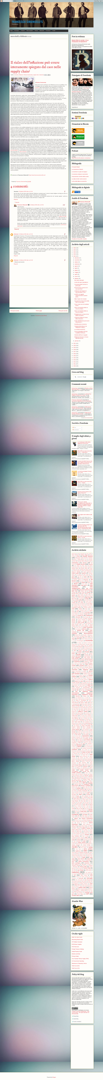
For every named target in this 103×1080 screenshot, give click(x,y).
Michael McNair (84, 776)
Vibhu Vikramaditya (79, 879)
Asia (73, 576)
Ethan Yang (82, 650)
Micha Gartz (88, 772)
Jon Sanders (79, 723)
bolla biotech (84, 585)
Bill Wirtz (87, 581)
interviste (78, 696)
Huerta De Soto (75, 688)
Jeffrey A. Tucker (82, 711)
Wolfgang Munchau (77, 891)
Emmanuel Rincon (87, 646)
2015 (74, 355)
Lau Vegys (74, 741)
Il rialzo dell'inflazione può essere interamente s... (81, 321)
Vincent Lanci (75, 882)
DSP (78, 639)
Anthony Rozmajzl (88, 569)
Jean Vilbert (74, 710)
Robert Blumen (75, 825)
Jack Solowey (86, 699)
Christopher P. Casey (87, 606)
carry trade (78, 599)
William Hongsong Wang (82, 888)
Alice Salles (75, 561)
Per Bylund (90, 804)
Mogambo (90, 783)
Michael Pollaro (86, 779)
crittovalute (77, 617)
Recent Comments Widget (88, 417)
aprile (76, 274)
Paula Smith (79, 803)
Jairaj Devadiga (80, 701)
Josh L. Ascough (87, 726)
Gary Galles (79, 664)
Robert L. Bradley (76, 828)
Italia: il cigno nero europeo (80, 298)
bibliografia (85, 579)
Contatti (53, 30)
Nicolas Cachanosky (28, 74)
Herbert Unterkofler (76, 687)
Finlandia (86, 654)
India (76, 691)
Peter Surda (87, 808)
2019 (74, 347)
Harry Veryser (82, 685)
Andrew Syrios (84, 568)
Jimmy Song (79, 714)
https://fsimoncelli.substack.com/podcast (81, 158)
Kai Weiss (79, 730)
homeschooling (86, 687)
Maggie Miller (85, 754)
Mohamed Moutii (77, 784)
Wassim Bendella (87, 886)
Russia (87, 834)
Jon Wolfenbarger (87, 723)
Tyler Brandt (86, 873)
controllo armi (80, 615)
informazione (75, 693)
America (85, 562)
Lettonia (87, 745)
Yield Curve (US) (76, 968)
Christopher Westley (76, 607)
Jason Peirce (90, 707)
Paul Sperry (86, 802)
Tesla (82, 864)
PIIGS (91, 811)
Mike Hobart (78, 783)
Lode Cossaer (85, 749)
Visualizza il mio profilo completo (79, 238)
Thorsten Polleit (86, 868)
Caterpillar (75, 601)
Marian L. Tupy (75, 760)
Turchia (80, 873)
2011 (74, 364)
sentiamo (37, 87)
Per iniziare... (16, 30)
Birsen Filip (90, 582)
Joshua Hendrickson (87, 728)
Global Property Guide (77, 951)
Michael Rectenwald (76, 780)
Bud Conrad (81, 597)
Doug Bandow (76, 636)
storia (83, 857)
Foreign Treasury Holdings (78, 949)
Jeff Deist (87, 710)
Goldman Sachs (87, 673)
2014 (74, 357)
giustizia (91, 671)
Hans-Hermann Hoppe (85, 683)
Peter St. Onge (79, 808)
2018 (74, 349)
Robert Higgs (82, 827)
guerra (91, 679)
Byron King (74, 598)
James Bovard (75, 702)
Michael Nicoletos (89, 778)
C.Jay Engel (81, 598)
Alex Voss (85, 559)
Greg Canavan (89, 676)
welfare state (82, 887)
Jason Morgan (83, 707)
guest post (88, 681)
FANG (73, 653)
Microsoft (74, 781)
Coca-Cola (83, 611)
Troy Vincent (74, 873)
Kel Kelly (86, 734)
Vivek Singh (89, 882)
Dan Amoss (85, 617)
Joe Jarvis (82, 715)
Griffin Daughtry (84, 679)
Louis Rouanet (88, 751)
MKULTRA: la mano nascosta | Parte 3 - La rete (85, 537)
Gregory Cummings (87, 678)
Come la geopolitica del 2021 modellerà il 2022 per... (81, 332)
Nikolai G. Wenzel (87, 791)
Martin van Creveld (76, 766)
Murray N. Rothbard (85, 785)
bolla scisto (74, 591)
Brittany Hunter (81, 596)
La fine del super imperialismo (81, 282)
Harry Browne (74, 685)
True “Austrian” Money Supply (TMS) (80, 958)
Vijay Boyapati (88, 879)
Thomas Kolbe (83, 866)
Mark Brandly (88, 760)
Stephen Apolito (88, 853)
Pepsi (84, 804)
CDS (82, 601)
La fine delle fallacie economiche (79, 181)
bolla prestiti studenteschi (84, 589)
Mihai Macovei (82, 781)
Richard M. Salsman (76, 821)
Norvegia (74, 794)
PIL (76, 813)
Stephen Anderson (79, 853)
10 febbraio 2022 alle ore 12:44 (26, 191)
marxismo (85, 766)
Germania (74, 669)
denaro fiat (80, 630)
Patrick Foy (90, 798)
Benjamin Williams (77, 579)
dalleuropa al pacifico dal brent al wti (81, 407)
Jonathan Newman (75, 724)
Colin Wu (81, 612)
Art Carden (79, 574)
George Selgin (77, 668)
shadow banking (81, 842)
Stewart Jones (90, 856)
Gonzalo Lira (74, 675)
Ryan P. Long (85, 836)
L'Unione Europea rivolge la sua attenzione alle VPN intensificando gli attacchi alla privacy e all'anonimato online (85, 526)
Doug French (84, 636)
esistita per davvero (76, 91)
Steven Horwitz (76, 856)
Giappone (85, 669)
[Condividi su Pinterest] (50, 75)
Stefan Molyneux (75, 852)
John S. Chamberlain (80, 720)
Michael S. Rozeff (87, 780)
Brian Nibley (88, 594)
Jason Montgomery (75, 707)
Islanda (84, 696)
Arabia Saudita (75, 573)
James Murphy (80, 704)
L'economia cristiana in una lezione (80, 174)
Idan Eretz (82, 690)
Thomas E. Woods (76, 865)
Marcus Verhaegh (87, 759)
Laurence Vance (88, 741)
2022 (74, 256)
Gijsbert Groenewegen (76, 671)
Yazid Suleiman (79, 892)
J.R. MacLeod (79, 699)
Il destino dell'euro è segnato (80, 335)
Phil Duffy (77, 811)
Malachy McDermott (83, 756)
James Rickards (75, 705)
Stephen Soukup (82, 855)
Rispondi (16, 199)
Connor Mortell (75, 614)
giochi (84, 671)
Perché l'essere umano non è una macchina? (81, 288)
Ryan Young (80, 837)
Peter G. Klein (78, 807)
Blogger (54, 1077)
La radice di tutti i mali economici (79, 178)
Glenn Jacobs (83, 672)
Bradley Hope (84, 591)
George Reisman (88, 667)
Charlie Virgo (88, 601)
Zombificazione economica (80, 324)
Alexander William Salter (82, 560)
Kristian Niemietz (79, 738)
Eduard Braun (74, 644)
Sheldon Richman (76, 844)
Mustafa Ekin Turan (76, 786)
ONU (78, 797)
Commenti (76, 429)
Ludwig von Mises (86, 752)
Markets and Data (76, 953)
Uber (91, 873)
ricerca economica (87, 818)
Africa (78, 556)
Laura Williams (80, 741)
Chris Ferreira (88, 602)
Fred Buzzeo (75, 659)
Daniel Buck (79, 618)
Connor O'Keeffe (84, 614)
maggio (76, 272)
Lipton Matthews (76, 748)
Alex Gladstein (89, 557)
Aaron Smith (88, 553)
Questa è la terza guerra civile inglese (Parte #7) (84, 492)
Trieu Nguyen (88, 872)
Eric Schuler (78, 649)
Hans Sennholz (76, 683)
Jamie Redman (85, 705)
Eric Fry (80, 648)
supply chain (36, 74)
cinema (80, 608)
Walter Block (77, 884)
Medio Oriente (84, 770)
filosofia (78, 654)
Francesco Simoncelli (22, 204)
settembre (77, 264)
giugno (76, 270)
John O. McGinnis (84, 718)
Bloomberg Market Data (77, 939)
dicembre (77, 257)
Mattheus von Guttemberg (81, 767)
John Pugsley (86, 719)
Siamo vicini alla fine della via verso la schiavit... (81, 308)
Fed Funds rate (75, 946)
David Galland (88, 623)
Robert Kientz (90, 827)
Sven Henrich (81, 858)
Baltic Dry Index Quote (77, 937)
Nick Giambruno (81, 789)
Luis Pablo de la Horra (84, 753)
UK (75, 875)
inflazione (21, 74)
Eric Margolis (86, 648)
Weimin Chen (74, 887)
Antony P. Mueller (76, 571)
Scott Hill (90, 839)
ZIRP (87, 894)
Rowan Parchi (84, 833)
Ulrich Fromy (84, 875)
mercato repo (85, 771)
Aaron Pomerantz (81, 553)
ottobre (76, 262)
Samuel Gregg (88, 838)
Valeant (77, 876)
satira (73, 839)
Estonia (91, 649)
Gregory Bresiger (77, 678)
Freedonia (77, 661)
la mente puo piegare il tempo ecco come (81, 394)
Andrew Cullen (80, 566)
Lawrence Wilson (75, 743)
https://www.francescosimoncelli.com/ (37, 175)
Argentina (84, 573)
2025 (74, 250)
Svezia (88, 858)
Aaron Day (74, 553)
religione (76, 818)
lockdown (74, 749)
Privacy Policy (75, 1016)
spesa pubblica (88, 849)
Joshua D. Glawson (76, 728)
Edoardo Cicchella (87, 642)
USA (91, 875)
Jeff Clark (81, 710)
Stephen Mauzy (75, 855)
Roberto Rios (79, 830)
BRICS (73, 596)
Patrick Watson (86, 799)
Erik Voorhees (85, 649)
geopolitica (82, 665)
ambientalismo (75, 562)
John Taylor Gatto (76, 721)
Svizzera (74, 860)
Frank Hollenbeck (76, 657)
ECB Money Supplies (77, 944)
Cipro (86, 608)
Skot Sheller (83, 847)
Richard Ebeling (86, 820)
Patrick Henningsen (77, 799)
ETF (75, 650)
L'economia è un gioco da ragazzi (79, 171)
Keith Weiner (78, 734)
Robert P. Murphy (86, 828)
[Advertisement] (39, 50)
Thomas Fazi (84, 865)
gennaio (77, 340)
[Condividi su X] (47, 75)
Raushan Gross (89, 817)
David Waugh (77, 629)
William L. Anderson (80, 890)
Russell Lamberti (79, 834)
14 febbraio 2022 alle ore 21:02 (26, 260)
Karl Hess (89, 732)
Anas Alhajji (76, 565)
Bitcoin (76, 583)
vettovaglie (90, 878)
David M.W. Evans (77, 627)
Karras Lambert (86, 733)
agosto (76, 266)
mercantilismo (75, 771)
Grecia (81, 676)
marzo (76, 276)
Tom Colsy (74, 870)
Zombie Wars (75, 895)
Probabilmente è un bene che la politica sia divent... (81, 315)
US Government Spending (78, 961)
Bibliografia (42, 30)
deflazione (84, 629)
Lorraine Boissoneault (80, 751)
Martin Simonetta (88, 765)
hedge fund (90, 685)
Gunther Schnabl (75, 682)
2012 (74, 361)
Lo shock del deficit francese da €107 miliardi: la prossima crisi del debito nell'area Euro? (85, 462)
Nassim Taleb (85, 786)
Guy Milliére (84, 682)
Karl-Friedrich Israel (76, 733)
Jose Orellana (76, 725)
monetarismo (86, 784)
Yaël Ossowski (86, 891)
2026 (74, 248)
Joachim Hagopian (87, 714)
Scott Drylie (85, 839)
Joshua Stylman (75, 729)
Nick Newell (74, 790)
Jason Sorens (76, 709)
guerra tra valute (79, 681)
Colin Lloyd (89, 611)
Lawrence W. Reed (87, 742)
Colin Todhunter (75, 612)
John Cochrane (23, 151)
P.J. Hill (83, 797)
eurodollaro (79, 651)
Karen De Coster (81, 732)
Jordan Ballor (83, 724)
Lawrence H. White (76, 742)
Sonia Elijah (78, 849)
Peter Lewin (85, 807)
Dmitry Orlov (78, 635)
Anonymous (74, 388)
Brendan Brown (75, 593)
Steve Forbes (90, 855)
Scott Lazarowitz (77, 841)
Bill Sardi (81, 581)
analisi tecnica (81, 564)
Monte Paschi (75, 785)
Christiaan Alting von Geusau (79, 605)
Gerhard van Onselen (86, 668)
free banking (89, 659)
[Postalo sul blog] (46, 75)
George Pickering (79, 667)
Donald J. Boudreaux (88, 635)
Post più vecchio (63, 310)
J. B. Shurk (86, 697)
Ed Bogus (79, 642)
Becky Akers (81, 578)
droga (73, 639)
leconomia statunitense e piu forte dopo (81, 401)
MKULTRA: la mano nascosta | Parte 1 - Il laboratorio (85, 451)
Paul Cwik (83, 801)
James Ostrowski (88, 704)
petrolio (90, 810)
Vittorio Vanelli (82, 882)
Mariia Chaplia (82, 760)
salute (86, 837)
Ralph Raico (84, 815)
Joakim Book (75, 715)
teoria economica (83, 861)
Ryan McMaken (75, 836)
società (91, 847)
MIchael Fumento (79, 775)
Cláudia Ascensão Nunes (81, 610)
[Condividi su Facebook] (48, 75)
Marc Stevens (80, 757)
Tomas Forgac (88, 870)
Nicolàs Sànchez (79, 791)
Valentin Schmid (84, 876)
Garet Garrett (84, 662)
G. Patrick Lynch (76, 662)
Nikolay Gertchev (75, 793)
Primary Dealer (75, 956)
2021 (74, 343)
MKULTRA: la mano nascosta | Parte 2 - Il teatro (85, 482)
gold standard (76, 673)
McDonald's (89, 768)
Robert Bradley (84, 825)
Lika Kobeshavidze (88, 746)
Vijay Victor (90, 881)
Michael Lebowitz (89, 775)
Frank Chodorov (87, 656)
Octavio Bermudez (75, 795)
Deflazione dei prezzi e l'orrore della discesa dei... (81, 337)
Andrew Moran (75, 568)
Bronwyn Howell (89, 596)
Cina (73, 609)
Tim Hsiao (74, 869)
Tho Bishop (88, 864)
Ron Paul (79, 832)
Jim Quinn (88, 713)
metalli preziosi (76, 772)
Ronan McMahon (76, 833)
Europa (87, 652)
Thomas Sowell (79, 868)
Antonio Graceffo (76, 570)
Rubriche (23, 30)
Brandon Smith (81, 592)
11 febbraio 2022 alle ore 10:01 (37, 204)
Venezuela (80, 878)
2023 (74, 254)
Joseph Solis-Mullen (86, 725)
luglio (76, 268)
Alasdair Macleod (87, 556)
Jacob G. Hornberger (81, 700)
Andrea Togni (84, 565)
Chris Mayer (89, 603)
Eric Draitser (74, 648)
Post (75, 427)
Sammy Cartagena (80, 838)
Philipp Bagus (83, 811)
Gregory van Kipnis (75, 679)
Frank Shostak (75, 658)
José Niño (90, 724)
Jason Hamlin (88, 706)
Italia (91, 696)
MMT (84, 783)
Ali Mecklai (90, 560)
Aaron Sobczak (75, 554)
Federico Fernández (82, 653)
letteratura (79, 745)
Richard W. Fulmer (81, 822)
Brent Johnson (85, 593)
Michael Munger (80, 778)
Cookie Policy (75, 1018)
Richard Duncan (78, 820)
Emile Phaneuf (79, 646)
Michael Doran (75, 774)
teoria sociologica (76, 863)
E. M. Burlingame (80, 640)
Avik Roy (80, 576)
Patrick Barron (76, 798)
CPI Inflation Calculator (77, 942)
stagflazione (78, 851)
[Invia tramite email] (44, 75)
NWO (80, 794)
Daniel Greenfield (82, 619)
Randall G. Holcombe (80, 817)
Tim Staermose (81, 869)
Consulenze (48, 30)
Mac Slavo (78, 754)
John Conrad (81, 716)
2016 (74, 353)
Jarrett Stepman (80, 706)
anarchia (91, 564)
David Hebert (84, 624)
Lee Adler (83, 743)
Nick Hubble (89, 789)
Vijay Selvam (84, 881)
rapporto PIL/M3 (62, 216)
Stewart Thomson (76, 857)
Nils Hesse (83, 793)
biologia (83, 582)
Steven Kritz (83, 856)
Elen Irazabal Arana (82, 645)
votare (91, 883)
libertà (79, 746)
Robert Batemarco (87, 824)
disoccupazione (88, 633)
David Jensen (80, 626)
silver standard (82, 846)
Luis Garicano (74, 753)
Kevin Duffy (78, 736)
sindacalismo (75, 847)
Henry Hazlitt (88, 686)
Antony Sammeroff (87, 571)
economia (16, 74)
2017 (74, 351)
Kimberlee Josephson (76, 737)
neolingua (78, 788)
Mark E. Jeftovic (75, 761)
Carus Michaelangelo (88, 599)
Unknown (16, 234)
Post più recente (15, 310)
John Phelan (79, 719)
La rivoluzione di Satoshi (77, 169)
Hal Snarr (90, 682)
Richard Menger (84, 821)
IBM (77, 690)
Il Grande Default (76, 167)
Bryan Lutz (75, 597)
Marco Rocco (80, 759)
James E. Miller (83, 702)
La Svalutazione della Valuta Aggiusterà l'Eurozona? (84, 442)
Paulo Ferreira (86, 803)
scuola (83, 841)
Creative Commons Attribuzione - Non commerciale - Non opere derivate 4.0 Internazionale (80, 1012)
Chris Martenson (82, 603)
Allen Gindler (88, 561)
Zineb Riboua (80, 894)
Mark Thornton (82, 762)
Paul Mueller (79, 802)
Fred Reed (82, 659)
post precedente (14, 150)
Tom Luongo (80, 870)
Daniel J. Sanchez (82, 621)
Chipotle (73, 602)
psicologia (85, 814)
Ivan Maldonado (78, 697)
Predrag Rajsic (82, 813)
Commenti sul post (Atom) (41, 315)
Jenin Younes (80, 713)
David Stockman (88, 627)
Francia (79, 656)
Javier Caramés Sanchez (86, 709)
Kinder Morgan (85, 737)
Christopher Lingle (77, 606)
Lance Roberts (87, 739)
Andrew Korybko (88, 566)
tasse (73, 861)
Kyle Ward (80, 739)
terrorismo (87, 863)
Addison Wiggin (84, 554)
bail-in (85, 576)
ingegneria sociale (87, 694)
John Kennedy (88, 716)
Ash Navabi (89, 575)
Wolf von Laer (90, 890)
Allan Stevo (82, 561)
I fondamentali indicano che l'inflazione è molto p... (80, 327)
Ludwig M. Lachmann (76, 752)
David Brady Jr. (80, 623)
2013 (74, 359)
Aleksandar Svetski (79, 557)
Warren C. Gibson (79, 886)
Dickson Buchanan (82, 632)
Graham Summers (82, 675)
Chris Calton (80, 602)
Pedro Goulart (78, 804)
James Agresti (88, 701)
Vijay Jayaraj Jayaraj (76, 881)
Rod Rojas (86, 830)
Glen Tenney (76, 672)
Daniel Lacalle (81, 622)
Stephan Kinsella (83, 852)
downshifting (79, 637)
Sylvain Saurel (81, 860)
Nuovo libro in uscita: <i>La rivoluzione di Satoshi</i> (80, 41)
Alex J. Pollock (77, 559)
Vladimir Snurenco (84, 883)
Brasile (88, 592)
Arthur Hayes (86, 574)
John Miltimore (75, 718)
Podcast (36, 30)
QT (78, 815)
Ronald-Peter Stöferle (88, 832)
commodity (87, 612)
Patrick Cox (84, 798)
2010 (74, 366)
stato (85, 851)
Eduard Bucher (82, 644)
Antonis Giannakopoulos (86, 570)
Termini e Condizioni (77, 1021)
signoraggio (74, 846)
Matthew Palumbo (81, 768)
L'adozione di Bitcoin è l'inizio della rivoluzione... (81, 318)
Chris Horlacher (75, 603)
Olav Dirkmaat (85, 795)
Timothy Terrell (88, 869)
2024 (74, 252)
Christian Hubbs (89, 605)
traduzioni (41, 74)
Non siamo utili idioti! (79, 280)
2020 (74, 345)
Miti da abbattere (30, 30)
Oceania (88, 794)
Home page (39, 310)
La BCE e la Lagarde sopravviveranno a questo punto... (80, 295)
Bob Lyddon (84, 583)
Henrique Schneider (79, 686)
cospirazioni (89, 615)
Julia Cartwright (85, 729)
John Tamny (88, 720)
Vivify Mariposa (75, 883)
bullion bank (87, 597)
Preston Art (89, 813)
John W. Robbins (85, 721)
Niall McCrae (86, 788)
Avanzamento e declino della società (80, 176)
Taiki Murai (88, 860)
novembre (77, 260)
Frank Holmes (87, 657)
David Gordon (75, 624)
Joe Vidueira (88, 715)
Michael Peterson (77, 779)
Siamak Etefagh (86, 844)
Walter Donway (85, 884)
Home (11, 30)
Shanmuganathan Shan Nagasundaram (83, 843)
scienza (78, 839)
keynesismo (85, 736)
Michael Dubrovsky (83, 774)
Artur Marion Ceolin (81, 575)
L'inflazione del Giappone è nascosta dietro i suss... (80, 291)
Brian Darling (80, 594)
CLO (77, 611)
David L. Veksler (88, 626)
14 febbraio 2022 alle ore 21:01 (26, 234)
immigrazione (89, 690)
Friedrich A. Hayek (88, 661)
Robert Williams (84, 829)
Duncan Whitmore (84, 639)
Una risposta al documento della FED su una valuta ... (81, 301)
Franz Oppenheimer (86, 658)
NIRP (88, 793)
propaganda (75, 814)
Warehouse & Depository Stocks (79, 963)
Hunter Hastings (84, 688)
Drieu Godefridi (88, 637)
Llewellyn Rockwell (86, 748)
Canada (86, 598)
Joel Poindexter (75, 716)
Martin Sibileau (79, 765)
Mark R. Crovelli (85, 761)
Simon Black (89, 846)
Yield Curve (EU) (76, 965)
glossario (89, 672)
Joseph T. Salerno (76, 726)
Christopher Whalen (87, 607)
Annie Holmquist (80, 569)
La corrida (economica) (79, 329)
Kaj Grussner (86, 730)
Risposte (17, 202)
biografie (77, 582)
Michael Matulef (76, 776)
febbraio (77, 278)
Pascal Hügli (89, 797)
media (73, 770)
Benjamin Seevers (88, 578)
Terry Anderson (75, 864)
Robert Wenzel (75, 829)
